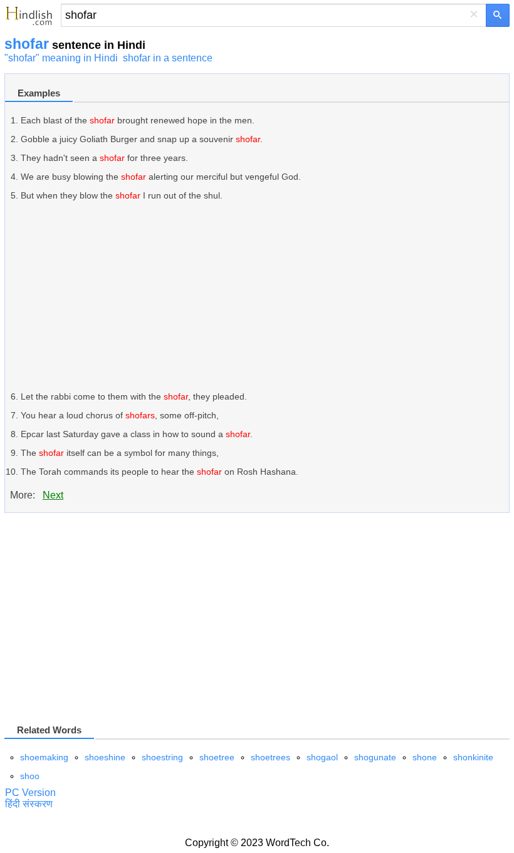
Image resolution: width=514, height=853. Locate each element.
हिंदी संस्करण (29, 804)
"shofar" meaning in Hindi (61, 58)
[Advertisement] (265, 296)
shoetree (216, 757)
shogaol (322, 757)
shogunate (375, 757)
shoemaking (44, 757)
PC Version (30, 792)
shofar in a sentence (167, 58)
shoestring (162, 757)
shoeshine (105, 757)
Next (53, 495)
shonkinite (473, 757)
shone (424, 757)
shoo (29, 776)
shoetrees (270, 757)
